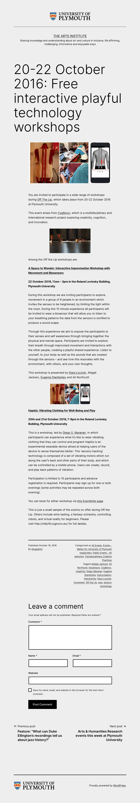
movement (79, 582)
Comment (35, 621)
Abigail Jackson (99, 564)
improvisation (104, 575)
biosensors (94, 567)
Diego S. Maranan (74, 432)
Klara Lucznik (104, 578)
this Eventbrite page (90, 501)
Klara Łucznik (77, 372)
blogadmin (37, 549)
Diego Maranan (94, 571)
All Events (97, 545)
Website (33, 673)
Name (32, 655)
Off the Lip (91, 582)
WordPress (119, 785)
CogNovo (64, 213)
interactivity (90, 578)
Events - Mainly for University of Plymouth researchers (94, 549)
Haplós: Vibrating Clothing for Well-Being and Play (61, 410)
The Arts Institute (70, 36)
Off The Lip (44, 199)
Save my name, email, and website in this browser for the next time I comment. (68, 692)
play (100, 582)
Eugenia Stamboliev (53, 377)
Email (77, 655)
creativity (80, 571)
